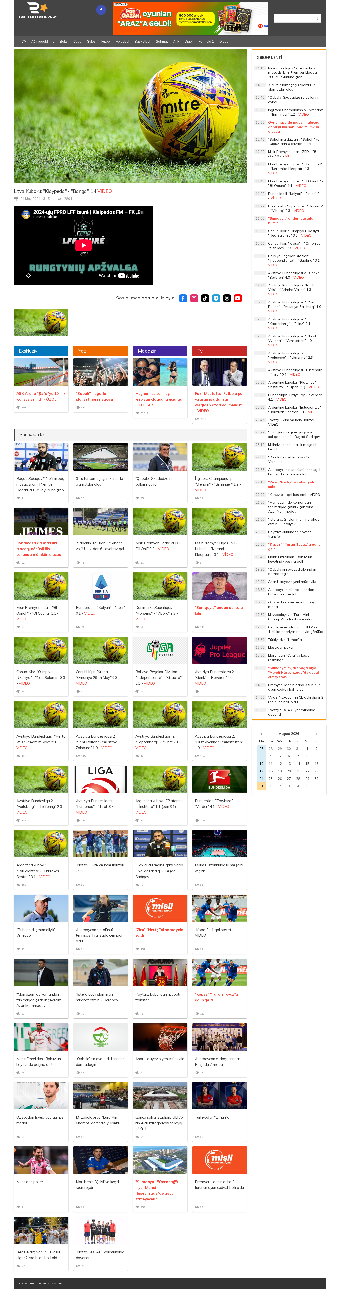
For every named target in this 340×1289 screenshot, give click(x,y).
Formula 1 (206, 41)
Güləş (91, 41)
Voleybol (122, 41)
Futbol (106, 41)
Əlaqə (223, 41)
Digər (189, 41)
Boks (64, 41)
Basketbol (142, 41)
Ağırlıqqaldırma (43, 41)
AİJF (176, 41)
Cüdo (77, 41)
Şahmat (162, 41)
